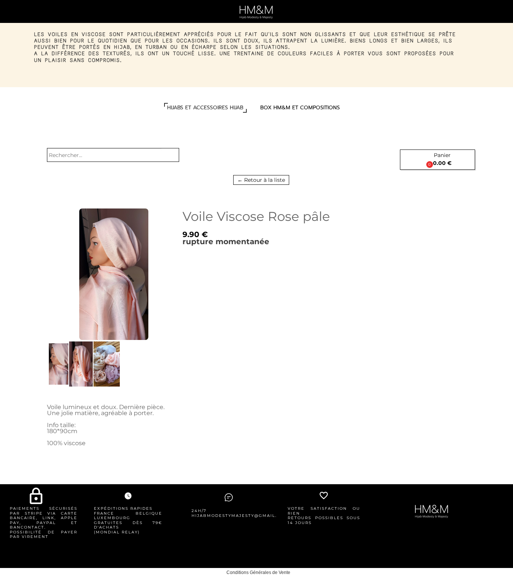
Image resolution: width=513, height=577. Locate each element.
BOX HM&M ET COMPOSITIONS (300, 108)
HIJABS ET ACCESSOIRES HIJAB (205, 108)
